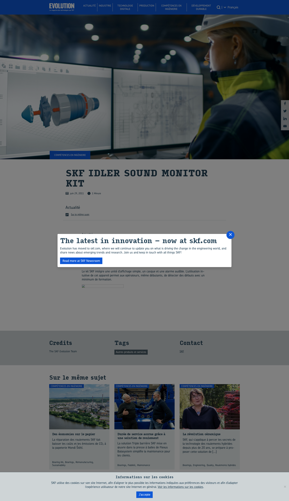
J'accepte (144, 494)
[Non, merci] (284, 486)
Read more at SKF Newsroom (81, 261)
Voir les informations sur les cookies (180, 487)
